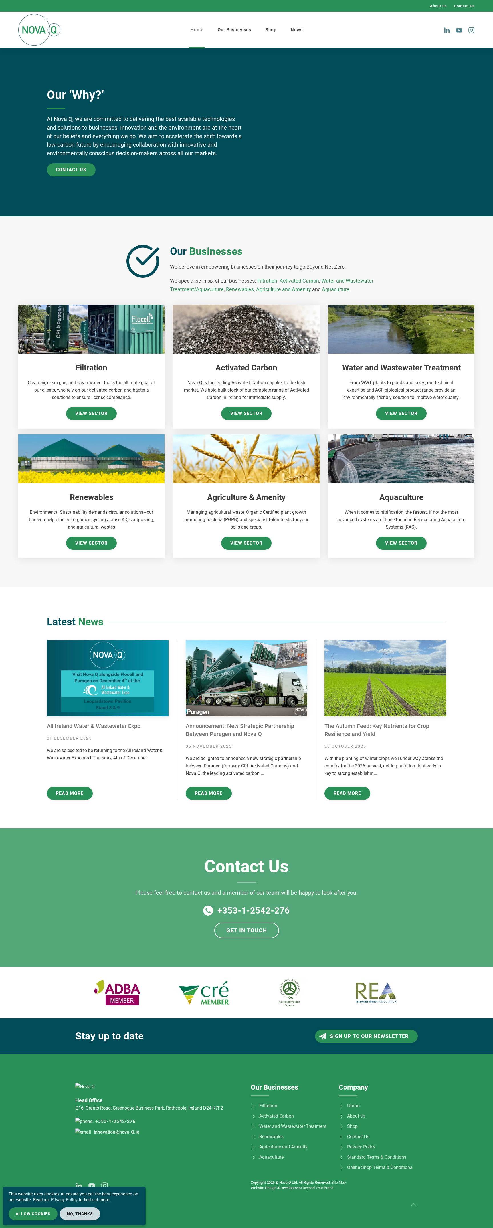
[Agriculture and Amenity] (253, 1147)
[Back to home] (39, 30)
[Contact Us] (341, 1136)
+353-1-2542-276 (253, 911)
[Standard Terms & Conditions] (341, 1157)
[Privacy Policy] (341, 1147)
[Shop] (341, 1126)
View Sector (91, 413)
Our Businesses (234, 29)
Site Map (339, 1182)
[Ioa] (290, 992)
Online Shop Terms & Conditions (379, 1167)
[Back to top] (414, 1204)
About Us (438, 6)
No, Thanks (80, 1213)
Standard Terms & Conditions (376, 1157)
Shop (271, 29)
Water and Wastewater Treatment (292, 1126)
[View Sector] (91, 329)
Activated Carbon (299, 281)
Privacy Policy (361, 1147)
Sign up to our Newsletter (369, 1036)
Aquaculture (335, 289)
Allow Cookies (33, 1213)
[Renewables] (253, 1136)
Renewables (240, 289)
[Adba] (117, 992)
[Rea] (376, 992)
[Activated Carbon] (253, 1116)
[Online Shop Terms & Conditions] (341, 1167)
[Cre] (203, 992)
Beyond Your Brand (318, 1188)
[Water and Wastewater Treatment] (253, 1126)
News (297, 29)
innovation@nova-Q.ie (116, 1132)
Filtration (267, 281)
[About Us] (341, 1116)
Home (197, 29)
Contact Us (464, 6)
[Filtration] (253, 1105)
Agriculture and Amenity (283, 289)
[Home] (341, 1105)
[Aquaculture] (253, 1157)
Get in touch (246, 930)
